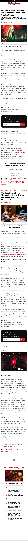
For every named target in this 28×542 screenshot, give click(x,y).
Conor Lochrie (6, 22)
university (12, 451)
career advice (16, 449)
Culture (6, 190)
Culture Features (13, 190)
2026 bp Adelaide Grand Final (16, 178)
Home (2, 190)
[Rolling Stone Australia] (14, 4)
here (21, 169)
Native (7, 451)
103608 (10, 449)
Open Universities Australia (12, 254)
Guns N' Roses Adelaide (20, 181)
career (3, 268)
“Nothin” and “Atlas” (17, 150)
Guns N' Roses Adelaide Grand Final (10, 182)
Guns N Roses (10, 181)
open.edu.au (11, 446)
